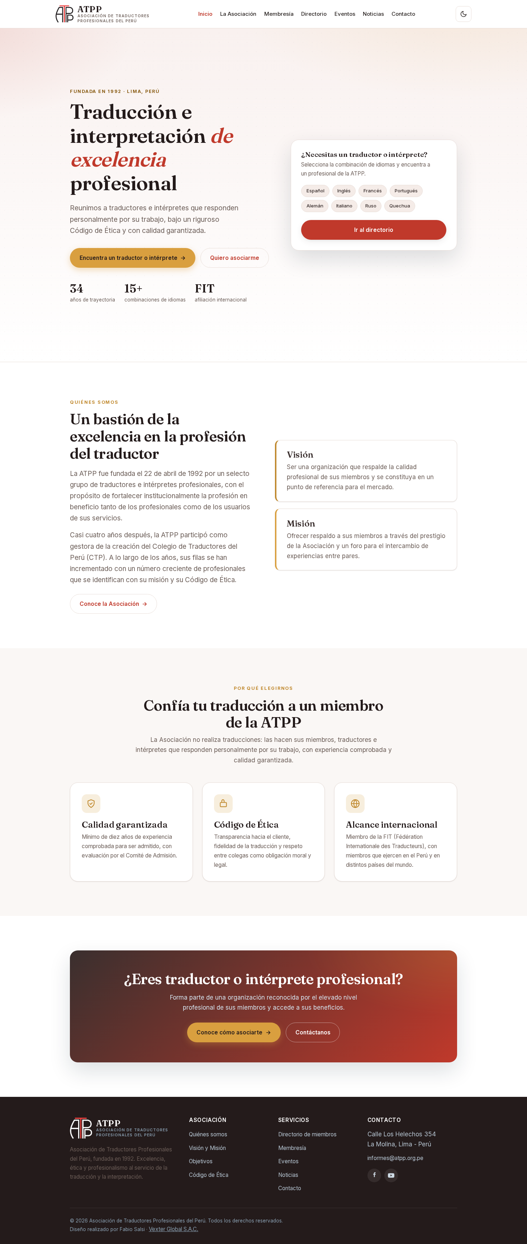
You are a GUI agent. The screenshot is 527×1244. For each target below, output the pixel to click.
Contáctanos (313, 1032)
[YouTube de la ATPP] (391, 1175)
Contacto (403, 13)
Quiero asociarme (234, 257)
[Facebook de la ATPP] (374, 1175)
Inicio (205, 13)
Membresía (279, 13)
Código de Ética (208, 1174)
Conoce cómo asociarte (233, 1032)
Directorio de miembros (307, 1134)
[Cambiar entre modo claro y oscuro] (463, 14)
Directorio (314, 13)
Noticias (373, 13)
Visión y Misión (207, 1148)
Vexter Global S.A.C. (173, 1229)
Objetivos (201, 1161)
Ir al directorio (373, 229)
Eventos (344, 13)
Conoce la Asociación (114, 603)
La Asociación (238, 13)
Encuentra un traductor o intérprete (133, 257)
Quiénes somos (208, 1134)
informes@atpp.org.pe (395, 1158)
